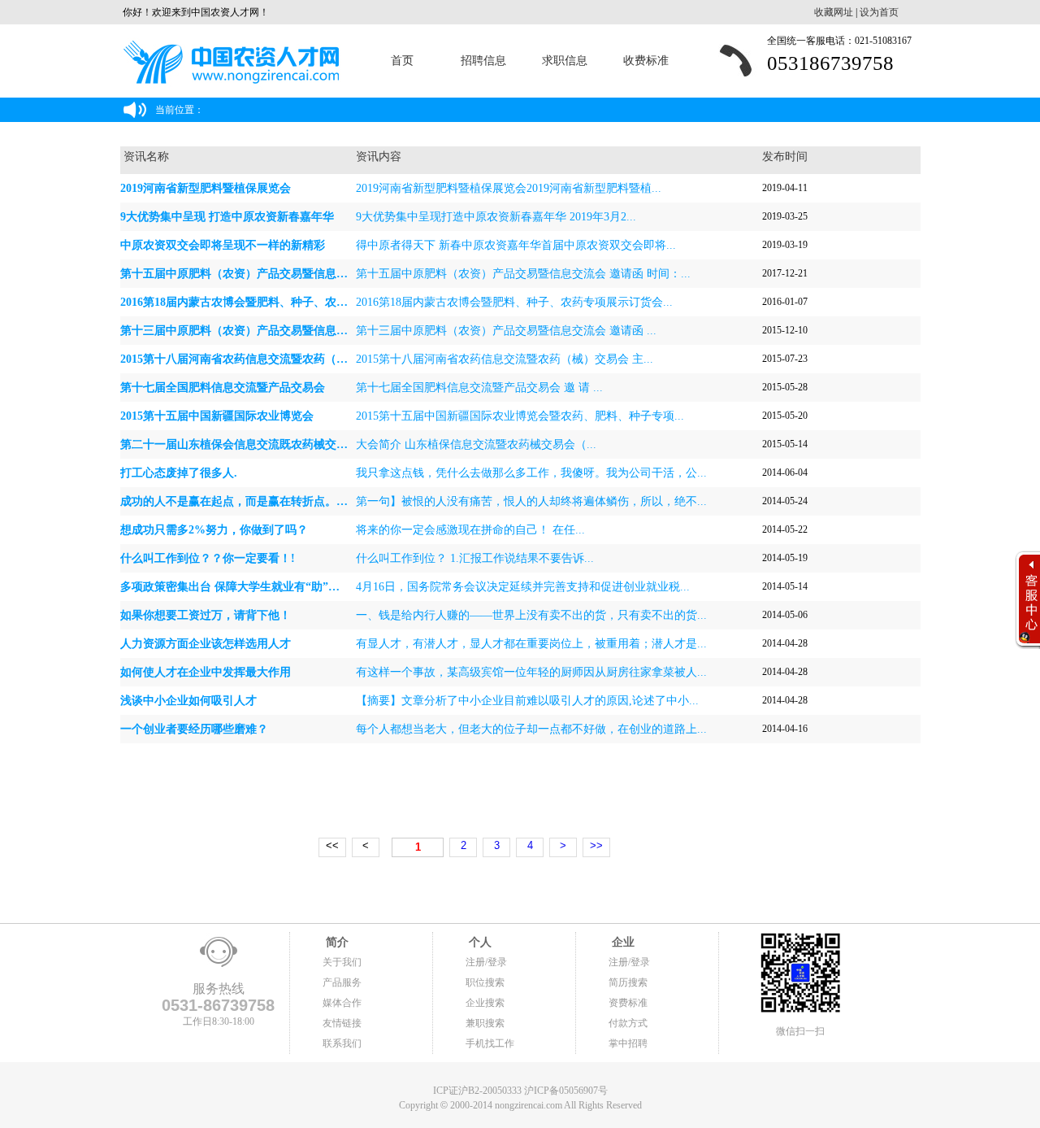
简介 (336, 942)
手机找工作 (490, 1043)
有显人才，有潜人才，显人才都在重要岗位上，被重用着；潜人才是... (531, 644)
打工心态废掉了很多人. (178, 473)
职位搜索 (485, 982)
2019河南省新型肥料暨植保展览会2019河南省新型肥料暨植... (508, 188)
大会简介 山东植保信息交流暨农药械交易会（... (476, 444)
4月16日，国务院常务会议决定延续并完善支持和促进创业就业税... (523, 587)
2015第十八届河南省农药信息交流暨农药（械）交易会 (256, 359)
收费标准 (646, 60)
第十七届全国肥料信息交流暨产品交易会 (222, 387)
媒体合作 (342, 1002)
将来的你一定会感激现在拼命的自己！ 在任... (470, 530)
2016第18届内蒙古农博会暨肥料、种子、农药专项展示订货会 (273, 302)
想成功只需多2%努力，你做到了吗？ (214, 530)
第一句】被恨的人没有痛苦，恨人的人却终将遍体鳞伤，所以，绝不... (531, 501)
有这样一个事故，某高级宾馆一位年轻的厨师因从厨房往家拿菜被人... (531, 672)
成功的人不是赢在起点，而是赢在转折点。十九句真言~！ (265, 501)
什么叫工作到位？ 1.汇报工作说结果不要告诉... (475, 558)
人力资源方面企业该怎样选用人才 (205, 644)
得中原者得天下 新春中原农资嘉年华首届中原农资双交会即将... (516, 245)
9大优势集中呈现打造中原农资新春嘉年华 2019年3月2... (496, 217)
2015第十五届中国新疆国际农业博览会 (217, 416)
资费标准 (628, 1002)
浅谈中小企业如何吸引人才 (188, 701)
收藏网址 (833, 12)
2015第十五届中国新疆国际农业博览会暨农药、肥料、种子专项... (520, 416)
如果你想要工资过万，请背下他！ (205, 615)
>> (596, 845)
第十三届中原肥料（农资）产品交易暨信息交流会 (245, 330)
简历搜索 (628, 982)
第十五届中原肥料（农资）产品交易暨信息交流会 (245, 274)
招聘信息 (483, 60)
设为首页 (879, 12)
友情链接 (342, 1023)
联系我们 (342, 1043)
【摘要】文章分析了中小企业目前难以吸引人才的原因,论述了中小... (527, 701)
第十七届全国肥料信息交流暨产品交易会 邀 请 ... (479, 387)
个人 (479, 942)
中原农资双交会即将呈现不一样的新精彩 (222, 245)
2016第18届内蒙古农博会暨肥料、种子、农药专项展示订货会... (514, 302)
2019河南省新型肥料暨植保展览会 (205, 188)
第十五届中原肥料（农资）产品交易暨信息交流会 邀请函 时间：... (523, 274)
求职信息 (564, 60)
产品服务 (342, 982)
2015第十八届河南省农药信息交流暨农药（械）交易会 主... (504, 359)
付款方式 (628, 1023)
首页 (402, 60)
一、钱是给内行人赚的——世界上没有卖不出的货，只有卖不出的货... (531, 615)
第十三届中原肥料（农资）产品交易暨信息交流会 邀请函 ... (506, 330)
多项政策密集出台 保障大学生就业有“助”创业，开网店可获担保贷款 (292, 587)
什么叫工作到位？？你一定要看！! (207, 558)
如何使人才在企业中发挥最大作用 (205, 672)
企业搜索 (485, 1002)
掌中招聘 (628, 1043)
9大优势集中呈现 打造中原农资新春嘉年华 (227, 217)
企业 (622, 942)
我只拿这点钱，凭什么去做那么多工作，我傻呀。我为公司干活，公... (531, 473)
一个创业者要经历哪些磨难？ (194, 729)
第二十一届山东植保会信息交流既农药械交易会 (239, 444)
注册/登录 (486, 962)
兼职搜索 (485, 1023)
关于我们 (342, 962)
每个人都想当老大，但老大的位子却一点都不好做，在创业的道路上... (531, 729)
